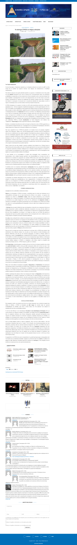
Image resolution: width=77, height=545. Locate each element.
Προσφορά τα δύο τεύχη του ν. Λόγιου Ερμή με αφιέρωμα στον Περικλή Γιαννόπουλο (65, 56)
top (8, 372)
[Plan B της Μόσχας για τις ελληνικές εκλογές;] (12, 387)
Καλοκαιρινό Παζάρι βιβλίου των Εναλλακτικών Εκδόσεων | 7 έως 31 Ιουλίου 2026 (65, 47)
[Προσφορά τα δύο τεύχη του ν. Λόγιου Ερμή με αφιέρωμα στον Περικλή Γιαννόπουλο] (55, 56)
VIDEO (44, 21)
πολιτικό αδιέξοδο (13, 372)
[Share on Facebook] (26, 376)
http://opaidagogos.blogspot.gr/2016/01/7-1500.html (23, 456)
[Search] (70, 21)
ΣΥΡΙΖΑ (18, 372)
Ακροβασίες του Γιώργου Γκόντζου (40, 355)
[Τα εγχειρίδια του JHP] (9, 360)
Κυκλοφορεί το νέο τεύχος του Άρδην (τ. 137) (65, 63)
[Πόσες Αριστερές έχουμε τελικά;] (9, 355)
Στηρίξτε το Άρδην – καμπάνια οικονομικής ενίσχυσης (64, 33)
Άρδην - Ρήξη (24, 31)
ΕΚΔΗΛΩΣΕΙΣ (50, 21)
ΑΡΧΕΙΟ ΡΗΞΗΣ (18, 21)
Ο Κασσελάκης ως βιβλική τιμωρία (19, 349)
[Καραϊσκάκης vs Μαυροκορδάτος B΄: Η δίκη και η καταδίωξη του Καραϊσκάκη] (42, 387)
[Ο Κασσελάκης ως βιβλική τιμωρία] (9, 349)
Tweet (7, 369)
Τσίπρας (21, 372)
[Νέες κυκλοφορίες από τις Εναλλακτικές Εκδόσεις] (55, 40)
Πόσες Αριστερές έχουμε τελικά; (19, 355)
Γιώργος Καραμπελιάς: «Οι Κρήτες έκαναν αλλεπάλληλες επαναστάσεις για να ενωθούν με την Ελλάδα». (41, 350)
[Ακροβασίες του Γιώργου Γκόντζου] (30, 355)
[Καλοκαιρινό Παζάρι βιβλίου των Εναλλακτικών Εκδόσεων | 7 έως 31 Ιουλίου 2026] (55, 47)
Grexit (7, 372)
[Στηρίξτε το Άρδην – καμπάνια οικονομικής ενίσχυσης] (55, 33)
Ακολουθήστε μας (56, 74)
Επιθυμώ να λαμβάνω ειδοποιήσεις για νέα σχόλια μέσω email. (18, 522)
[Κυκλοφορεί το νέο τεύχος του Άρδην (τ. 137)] (55, 64)
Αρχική (7, 25)
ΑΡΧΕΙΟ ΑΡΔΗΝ (9, 21)
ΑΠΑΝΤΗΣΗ (14, 420)
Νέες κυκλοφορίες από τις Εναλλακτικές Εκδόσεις (65, 39)
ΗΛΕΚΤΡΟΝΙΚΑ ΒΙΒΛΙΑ (37, 21)
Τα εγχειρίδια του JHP (17, 359)
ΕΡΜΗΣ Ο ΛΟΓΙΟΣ (27, 21)
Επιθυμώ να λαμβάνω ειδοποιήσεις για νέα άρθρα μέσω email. (18, 525)
